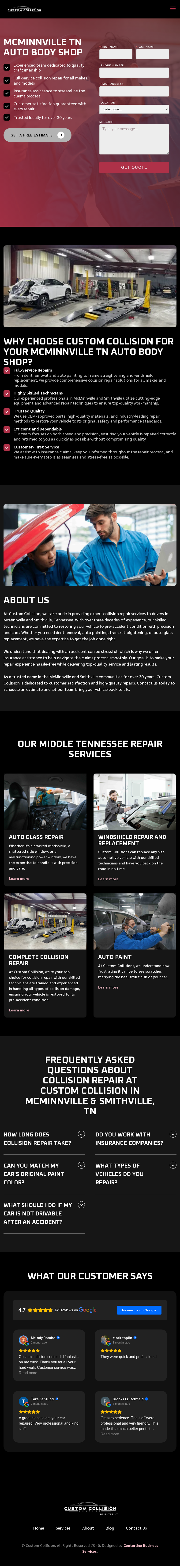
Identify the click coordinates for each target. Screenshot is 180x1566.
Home (38, 1527)
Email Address (111, 84)
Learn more (19, 878)
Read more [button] (28, 1373)
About (88, 1527)
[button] (172, 9)
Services (63, 1527)
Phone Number (111, 65)
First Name (108, 47)
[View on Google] (23, 1340)
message (106, 122)
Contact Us (136, 1527)
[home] (24, 9)
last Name (145, 47)
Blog (110, 1527)
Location (107, 102)
